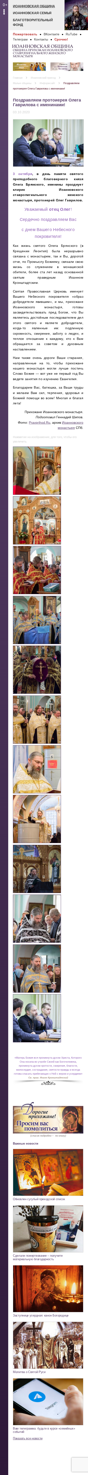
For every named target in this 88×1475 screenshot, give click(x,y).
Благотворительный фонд (33, 22)
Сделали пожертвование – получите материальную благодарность (37, 1257)
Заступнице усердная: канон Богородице (41, 1315)
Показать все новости (27, 1438)
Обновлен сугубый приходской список (39, 1199)
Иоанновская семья (32, 13)
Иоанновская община (34, 6)
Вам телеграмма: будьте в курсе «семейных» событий (44, 1430)
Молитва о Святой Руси (29, 1372)
